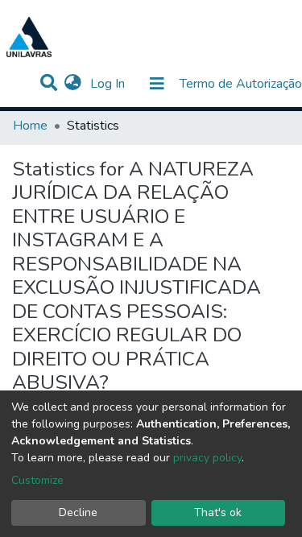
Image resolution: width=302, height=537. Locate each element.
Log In (109, 84)
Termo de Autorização (241, 84)
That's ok (218, 512)
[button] (73, 83)
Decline (78, 512)
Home (30, 125)
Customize (37, 480)
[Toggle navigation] (157, 84)
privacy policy (207, 457)
